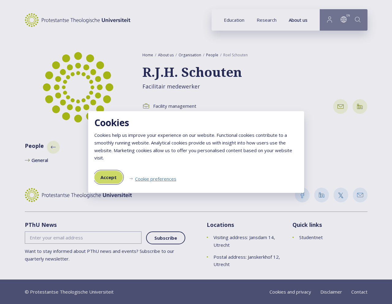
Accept (108, 177)
